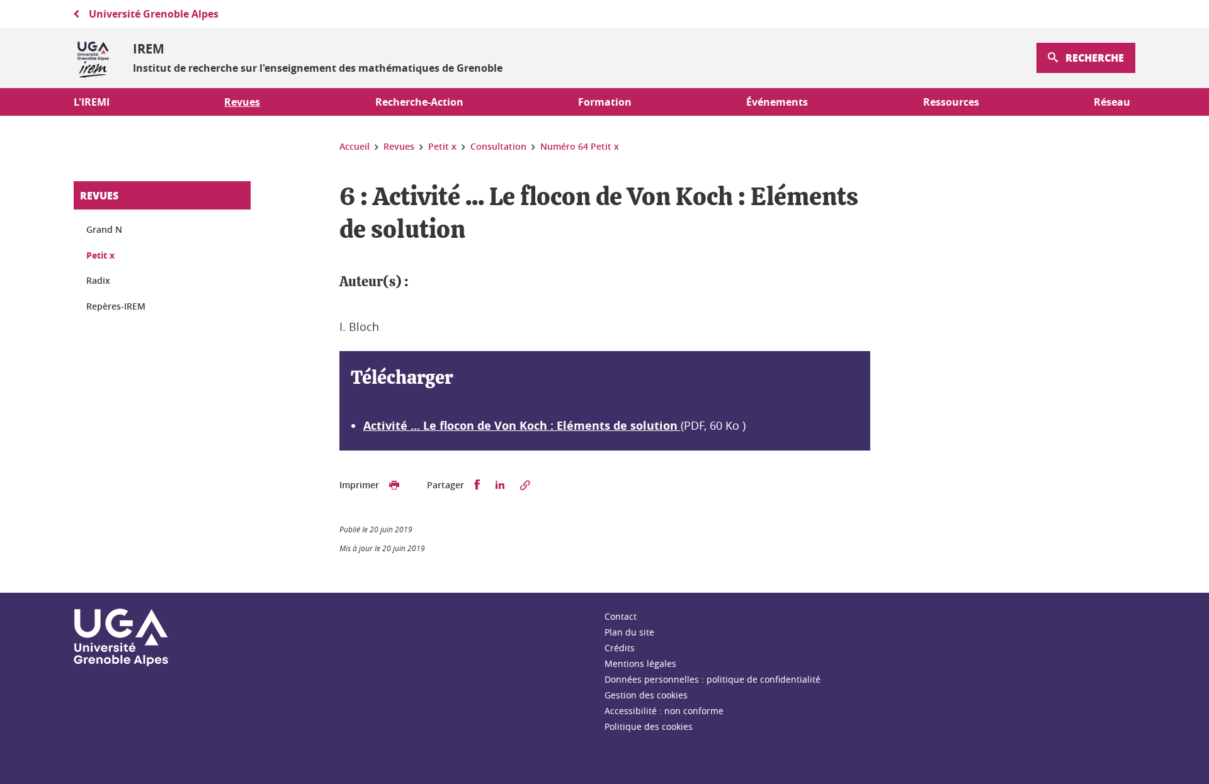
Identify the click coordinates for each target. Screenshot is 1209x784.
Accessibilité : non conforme (664, 711)
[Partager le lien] (525, 485)
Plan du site (629, 632)
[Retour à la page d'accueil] (93, 58)
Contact (620, 616)
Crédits (619, 648)
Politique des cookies (648, 726)
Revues (99, 195)
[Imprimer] (394, 485)
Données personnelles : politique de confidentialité (712, 679)
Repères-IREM (115, 306)
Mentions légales (640, 663)
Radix (98, 280)
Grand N (104, 229)
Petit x (100, 255)
